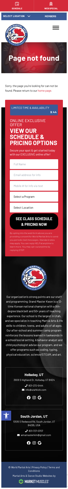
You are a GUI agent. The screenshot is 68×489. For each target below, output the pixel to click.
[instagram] (34, 397)
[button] (6, 416)
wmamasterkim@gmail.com (36, 435)
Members (50, 16)
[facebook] (29, 397)
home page (44, 90)
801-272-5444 (36, 385)
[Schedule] (17, 5)
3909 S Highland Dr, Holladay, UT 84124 (34, 379)
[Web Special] (51, 5)
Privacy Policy (39, 467)
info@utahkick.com (36, 389)
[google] (39, 397)
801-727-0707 (36, 430)
